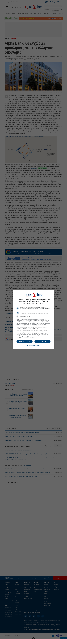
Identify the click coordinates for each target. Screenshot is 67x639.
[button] (33, 316)
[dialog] (33, 319)
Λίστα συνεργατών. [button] (33, 328)
